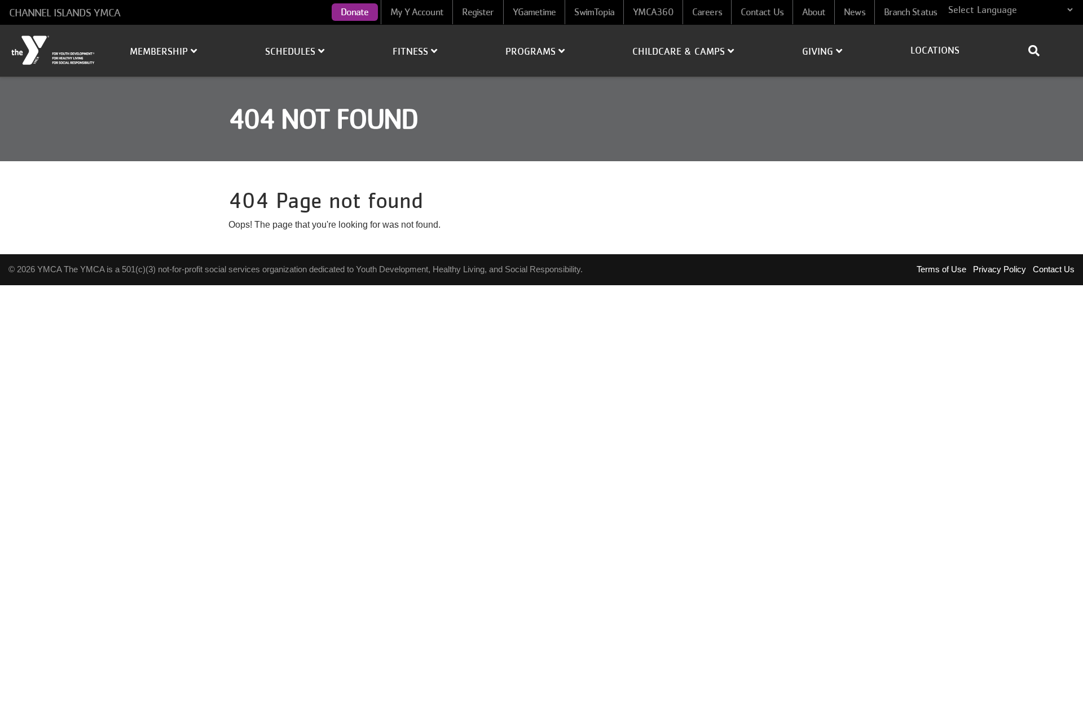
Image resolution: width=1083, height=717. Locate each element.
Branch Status (910, 11)
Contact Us (762, 11)
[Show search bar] (1038, 51)
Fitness (412, 51)
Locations (934, 50)
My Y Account (416, 11)
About (814, 11)
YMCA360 (653, 11)
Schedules (291, 51)
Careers (707, 11)
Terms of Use (941, 269)
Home (53, 50)
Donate (355, 11)
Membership (160, 51)
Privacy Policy (999, 269)
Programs (531, 51)
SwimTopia (594, 11)
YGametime (534, 11)
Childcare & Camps (680, 51)
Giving (819, 51)
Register (478, 11)
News (854, 11)
